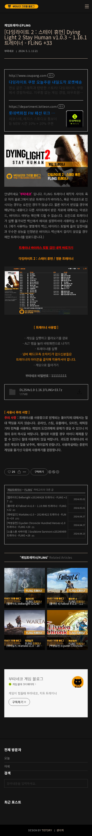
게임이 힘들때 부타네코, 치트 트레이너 (33, 693)
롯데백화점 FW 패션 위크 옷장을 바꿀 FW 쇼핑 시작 (32, 112)
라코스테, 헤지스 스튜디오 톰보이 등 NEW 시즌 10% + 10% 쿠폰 (33, 121)
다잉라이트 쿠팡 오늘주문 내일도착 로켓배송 (45, 81)
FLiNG (28, 489)
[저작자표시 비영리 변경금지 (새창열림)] (53, 472)
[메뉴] (87, 6)
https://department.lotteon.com (33, 106)
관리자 (60, 830)
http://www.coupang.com (27, 75)
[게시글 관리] (24, 472)
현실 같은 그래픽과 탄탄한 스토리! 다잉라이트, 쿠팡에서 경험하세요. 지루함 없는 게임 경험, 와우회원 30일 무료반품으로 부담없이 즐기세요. (46, 90)
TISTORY (47, 830)
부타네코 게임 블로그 (26, 678)
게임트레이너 (14, 489)
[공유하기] (19, 472)
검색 (83, 783)
